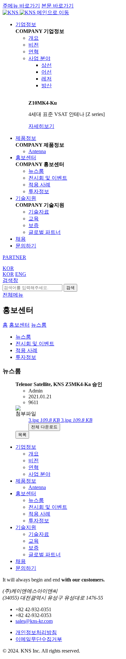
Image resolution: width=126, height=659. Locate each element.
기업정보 (26, 24)
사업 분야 (39, 58)
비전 (33, 44)
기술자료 (38, 211)
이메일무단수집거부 (39, 639)
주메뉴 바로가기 (21, 5)
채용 (21, 239)
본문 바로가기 (57, 5)
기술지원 (26, 198)
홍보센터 (26, 157)
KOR (8, 268)
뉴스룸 (36, 171)
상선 (46, 65)
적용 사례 (39, 184)
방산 (46, 85)
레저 (46, 78)
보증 (33, 225)
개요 (33, 38)
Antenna (37, 151)
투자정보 (38, 191)
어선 (46, 72)
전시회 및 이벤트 (47, 178)
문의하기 (26, 245)
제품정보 (26, 138)
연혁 (33, 51)
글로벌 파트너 (44, 232)
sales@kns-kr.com (34, 621)
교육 (33, 218)
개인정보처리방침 (36, 632)
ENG (20, 274)
